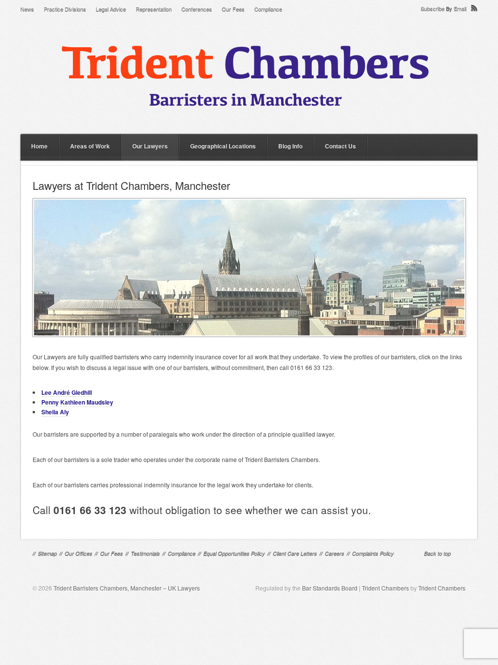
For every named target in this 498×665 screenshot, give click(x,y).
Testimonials (145, 553)
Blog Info (290, 146)
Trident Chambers (385, 588)
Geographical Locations (223, 146)
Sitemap (47, 553)
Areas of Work (90, 146)
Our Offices (78, 553)
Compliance (268, 9)
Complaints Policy (373, 553)
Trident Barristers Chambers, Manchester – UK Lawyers (126, 588)
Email (460, 8)
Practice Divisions (65, 9)
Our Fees (233, 9)
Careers (334, 553)
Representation (154, 9)
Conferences (196, 9)
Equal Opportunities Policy (234, 553)
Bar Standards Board (329, 588)
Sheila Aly (55, 411)
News (27, 9)
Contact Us (340, 146)
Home (39, 146)
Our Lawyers (150, 146)
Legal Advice (111, 9)
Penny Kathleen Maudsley (77, 402)
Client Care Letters (295, 553)
